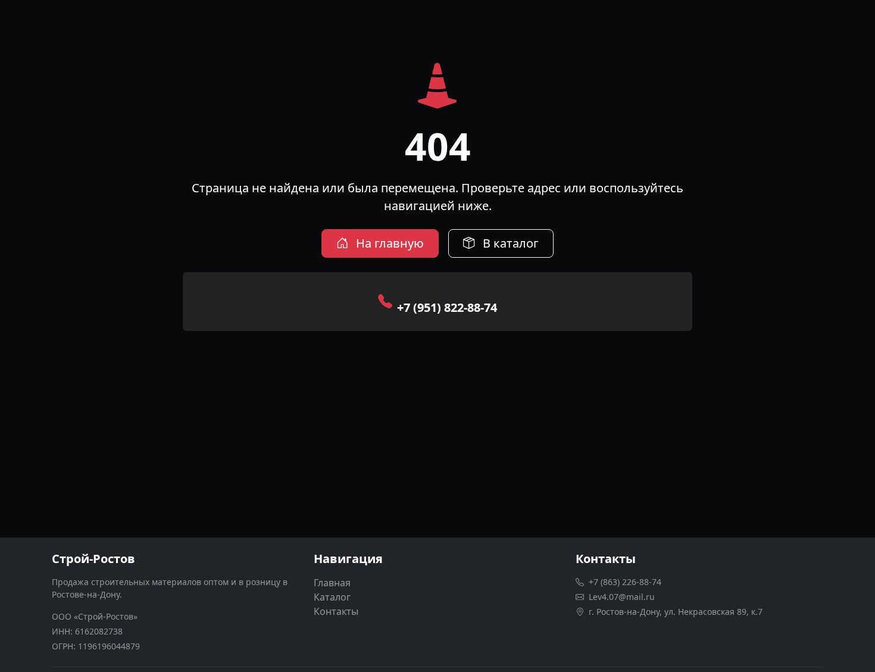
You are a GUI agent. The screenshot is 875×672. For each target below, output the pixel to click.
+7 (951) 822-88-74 (447, 307)
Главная (332, 582)
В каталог (509, 243)
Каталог (332, 597)
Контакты (336, 611)
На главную (388, 243)
